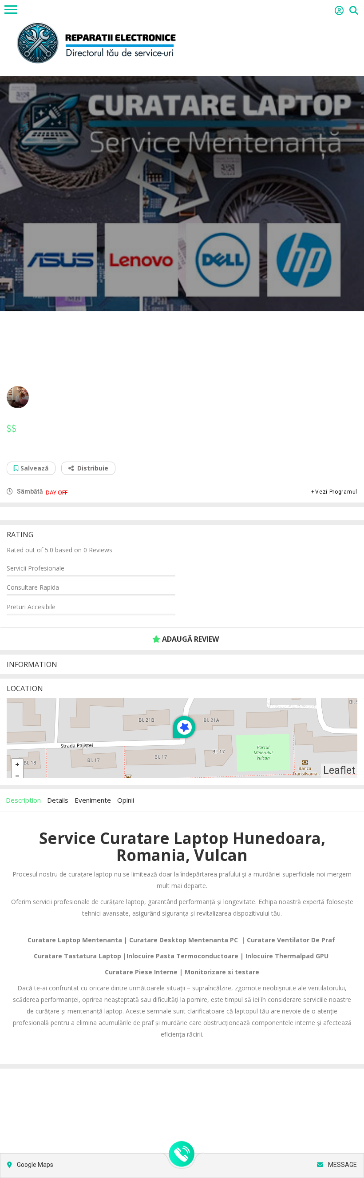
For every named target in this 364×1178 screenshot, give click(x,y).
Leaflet (339, 770)
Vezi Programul (336, 492)
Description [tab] (23, 800)
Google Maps (34, 1164)
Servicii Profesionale (35, 568)
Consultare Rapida (33, 587)
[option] (182, 193)
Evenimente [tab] (93, 800)
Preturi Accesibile (31, 607)
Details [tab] (57, 800)
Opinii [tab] (125, 800)
